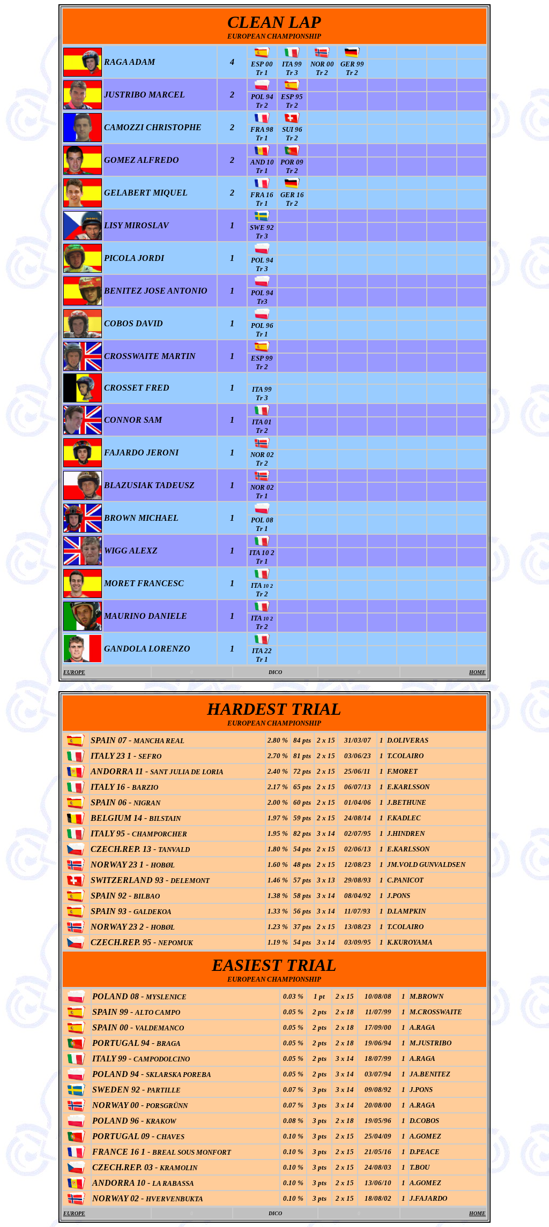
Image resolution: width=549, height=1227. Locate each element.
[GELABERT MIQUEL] (82, 204)
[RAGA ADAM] (82, 75)
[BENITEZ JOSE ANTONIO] (82, 302)
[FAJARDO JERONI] (82, 464)
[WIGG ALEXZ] (82, 562)
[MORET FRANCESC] (82, 595)
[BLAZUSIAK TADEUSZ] (82, 497)
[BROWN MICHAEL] (82, 529)
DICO (275, 672)
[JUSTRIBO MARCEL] (82, 106)
